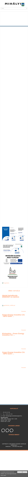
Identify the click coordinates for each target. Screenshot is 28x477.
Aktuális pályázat (17, 446)
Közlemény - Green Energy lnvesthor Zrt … (13, 334)
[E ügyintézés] (5, 282)
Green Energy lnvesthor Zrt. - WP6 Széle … (13, 353)
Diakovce (8, 446)
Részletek (23, 311)
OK (22, 472)
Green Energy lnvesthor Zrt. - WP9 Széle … (13, 315)
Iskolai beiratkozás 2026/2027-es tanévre (10, 296)
